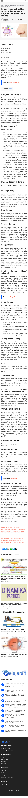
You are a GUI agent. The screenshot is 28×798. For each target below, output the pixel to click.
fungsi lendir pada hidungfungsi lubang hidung (13, 529)
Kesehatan (3, 761)
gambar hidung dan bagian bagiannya (10, 536)
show (10, 88)
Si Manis (6, 19)
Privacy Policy (4, 775)
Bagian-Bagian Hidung (6, 52)
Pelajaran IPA (4, 757)
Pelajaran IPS (4, 759)
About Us (3, 770)
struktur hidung (21, 542)
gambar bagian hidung (7, 533)
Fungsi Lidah (13, 478)
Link (16, 19)
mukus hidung (4, 540)
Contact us (4, 772)
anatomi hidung (5, 527)
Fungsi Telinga (14, 82)
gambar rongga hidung (7, 538)
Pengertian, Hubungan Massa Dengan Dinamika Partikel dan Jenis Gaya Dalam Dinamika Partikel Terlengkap (14, 604)
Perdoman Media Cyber (7, 777)
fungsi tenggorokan (6, 531)
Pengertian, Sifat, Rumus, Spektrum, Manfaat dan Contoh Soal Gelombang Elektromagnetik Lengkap (13, 578)
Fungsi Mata (13, 297)
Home (2, 5)
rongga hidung (5, 542)
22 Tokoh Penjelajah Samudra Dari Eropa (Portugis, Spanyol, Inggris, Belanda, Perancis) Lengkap (15, 690)
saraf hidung (13, 542)
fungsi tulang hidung (18, 531)
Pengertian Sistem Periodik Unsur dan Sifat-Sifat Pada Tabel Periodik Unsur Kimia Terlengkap (14, 716)
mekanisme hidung (18, 538)
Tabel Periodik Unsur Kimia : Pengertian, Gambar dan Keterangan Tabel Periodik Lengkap (15, 696)
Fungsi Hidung (4, 50)
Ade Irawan (3, 608)
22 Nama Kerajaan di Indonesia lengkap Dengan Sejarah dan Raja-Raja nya (15, 710)
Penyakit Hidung (5, 57)
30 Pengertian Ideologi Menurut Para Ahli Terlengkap (15, 731)
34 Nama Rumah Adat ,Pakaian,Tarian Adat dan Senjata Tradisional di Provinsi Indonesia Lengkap (15, 685)
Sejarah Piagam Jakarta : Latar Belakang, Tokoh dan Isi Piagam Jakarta (15, 700)
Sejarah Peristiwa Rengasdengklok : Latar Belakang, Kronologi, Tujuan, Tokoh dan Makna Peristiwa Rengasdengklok (15, 706)
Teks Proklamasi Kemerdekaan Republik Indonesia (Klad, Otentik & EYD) (15, 726)
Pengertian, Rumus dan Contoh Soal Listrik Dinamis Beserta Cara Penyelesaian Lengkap (13, 630)
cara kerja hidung (14, 527)
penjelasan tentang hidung (16, 540)
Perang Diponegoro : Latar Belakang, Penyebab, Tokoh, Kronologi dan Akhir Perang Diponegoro (14, 721)
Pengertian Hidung (5, 48)
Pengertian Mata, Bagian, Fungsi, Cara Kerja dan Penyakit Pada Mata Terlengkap (14, 655)
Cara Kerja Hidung (5, 55)
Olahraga (3, 763)
